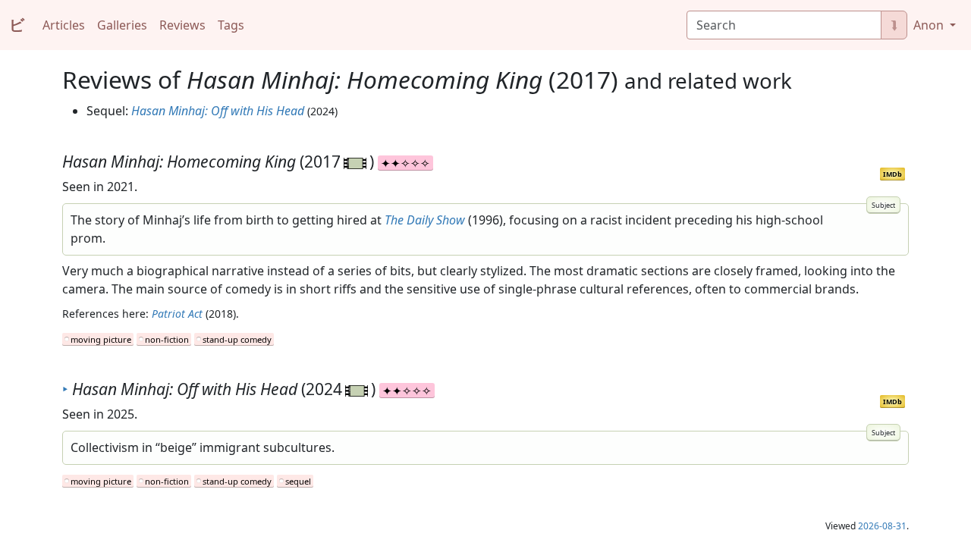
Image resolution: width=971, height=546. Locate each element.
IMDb (892, 174)
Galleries (122, 25)
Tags (231, 25)
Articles (63, 25)
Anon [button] (930, 25)
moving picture (101, 339)
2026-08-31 (882, 525)
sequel (298, 481)
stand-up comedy (237, 339)
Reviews (182, 25)
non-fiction (167, 339)
